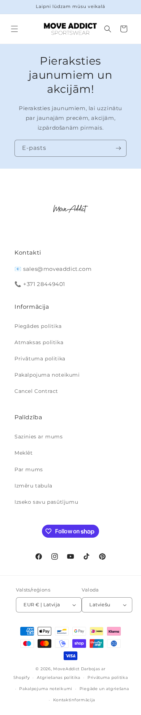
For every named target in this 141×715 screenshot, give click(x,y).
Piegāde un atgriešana (104, 688)
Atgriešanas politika (58, 677)
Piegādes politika (37, 326)
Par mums (28, 469)
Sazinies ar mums (38, 436)
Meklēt (23, 453)
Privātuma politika (39, 358)
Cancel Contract (36, 391)
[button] (14, 29)
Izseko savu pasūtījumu (46, 502)
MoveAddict (66, 668)
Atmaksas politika (38, 342)
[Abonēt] (118, 148)
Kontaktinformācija (74, 699)
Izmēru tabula (33, 485)
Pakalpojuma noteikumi (47, 375)
